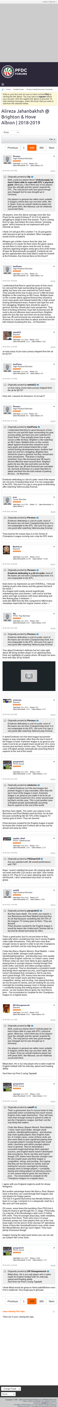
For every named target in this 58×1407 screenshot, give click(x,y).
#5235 (53, 1266)
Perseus (16, 156)
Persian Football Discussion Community (40, 89)
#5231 (53, 853)
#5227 (53, 564)
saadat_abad (19, 838)
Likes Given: (35, 165)
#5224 (53, 379)
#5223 (53, 347)
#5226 (53, 512)
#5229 (53, 715)
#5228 (53, 628)
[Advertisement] (29, 33)
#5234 (53, 1102)
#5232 (53, 905)
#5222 (53, 281)
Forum (8, 89)
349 (32, 147)
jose (15, 497)
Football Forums (18, 89)
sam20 (16, 890)
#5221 (53, 171)
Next (51, 147)
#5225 (53, 421)
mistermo (17, 700)
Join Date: (17, 164)
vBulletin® (44, 1403)
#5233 (53, 1020)
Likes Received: (19, 165)
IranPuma (17, 266)
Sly (14, 614)
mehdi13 (17, 332)
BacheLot (17, 547)
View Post (32, 177)
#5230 (53, 779)
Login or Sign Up (48, 2)
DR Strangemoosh (21, 1005)
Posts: (31, 164)
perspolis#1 (18, 762)
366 (41, 147)
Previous (13, 147)
